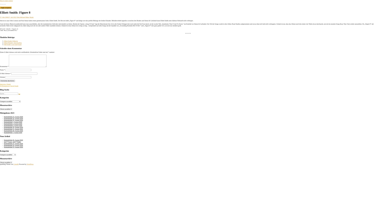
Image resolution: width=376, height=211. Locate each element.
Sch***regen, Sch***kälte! (12, 142)
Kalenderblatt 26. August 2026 (13, 140)
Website (2, 77)
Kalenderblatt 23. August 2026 (13, 117)
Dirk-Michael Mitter (23, 17)
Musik (31, 17)
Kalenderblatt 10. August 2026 (13, 127)
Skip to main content (6, 1)
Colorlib (16, 164)
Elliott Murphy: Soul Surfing (13, 43)
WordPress (30, 164)
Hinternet (3, 4)
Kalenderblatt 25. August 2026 (13, 143)
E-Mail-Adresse (5, 73)
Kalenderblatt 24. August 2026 (13, 118)
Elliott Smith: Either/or (11, 41)
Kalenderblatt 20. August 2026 (13, 131)
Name (2, 70)
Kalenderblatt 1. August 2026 (13, 122)
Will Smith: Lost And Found (12, 44)
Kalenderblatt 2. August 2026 (13, 124)
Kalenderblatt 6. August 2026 (13, 125)
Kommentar (4, 66)
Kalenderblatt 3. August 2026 (13, 132)
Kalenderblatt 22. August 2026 (13, 120)
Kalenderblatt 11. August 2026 (13, 129)
